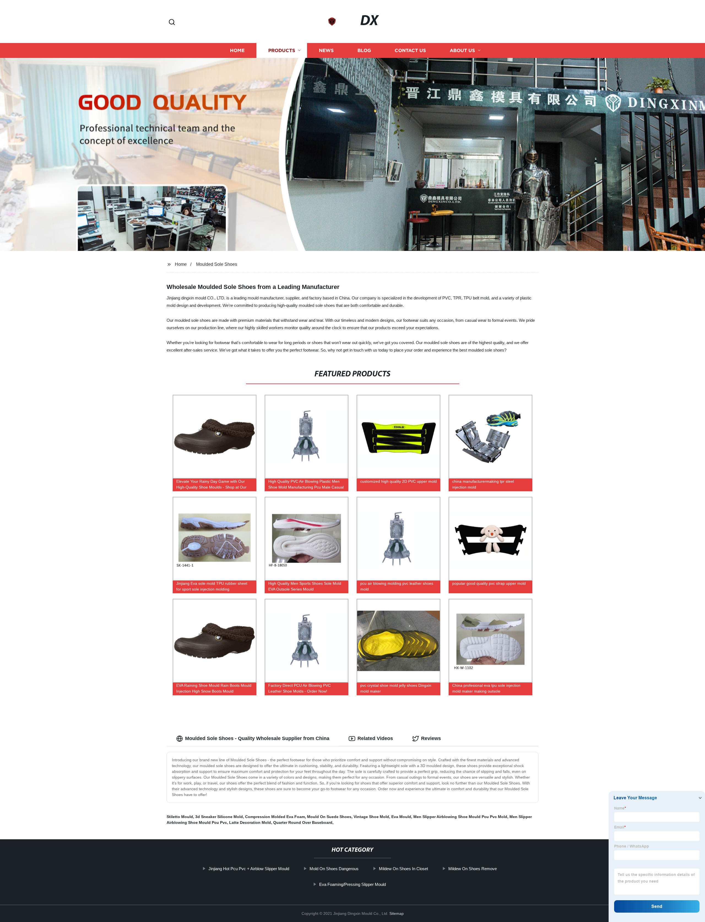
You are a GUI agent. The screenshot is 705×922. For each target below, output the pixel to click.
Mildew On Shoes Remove (472, 868)
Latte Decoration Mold (250, 822)
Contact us (410, 50)
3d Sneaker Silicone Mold (219, 816)
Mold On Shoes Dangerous (334, 868)
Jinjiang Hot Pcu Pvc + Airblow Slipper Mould (248, 868)
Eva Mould (401, 816)
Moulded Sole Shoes (216, 264)
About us (462, 50)
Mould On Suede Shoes (329, 816)
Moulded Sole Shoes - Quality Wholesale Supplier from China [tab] (257, 738)
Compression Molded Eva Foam (275, 816)
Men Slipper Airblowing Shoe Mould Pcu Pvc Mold (460, 816)
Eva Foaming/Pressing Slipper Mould (352, 884)
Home (237, 50)
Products (281, 50)
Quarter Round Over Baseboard (302, 822)
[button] (172, 22)
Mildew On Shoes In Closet (403, 868)
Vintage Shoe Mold (371, 816)
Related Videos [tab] (375, 738)
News (326, 50)
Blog (364, 50)
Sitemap (396, 913)
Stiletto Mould (180, 816)
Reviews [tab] (431, 738)
